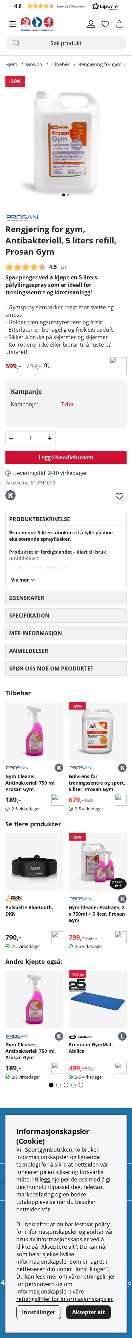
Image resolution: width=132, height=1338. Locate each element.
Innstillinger (38, 1312)
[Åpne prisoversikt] (46, 365)
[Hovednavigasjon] (12, 24)
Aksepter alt (88, 1312)
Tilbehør (60, 64)
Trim (67, 404)
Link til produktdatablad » (43, 568)
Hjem (11, 64)
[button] (66, 6)
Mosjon (34, 64)
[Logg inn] (91, 24)
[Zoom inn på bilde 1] (66, 142)
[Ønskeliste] (105, 24)
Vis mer (20, 579)
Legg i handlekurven (66, 457)
